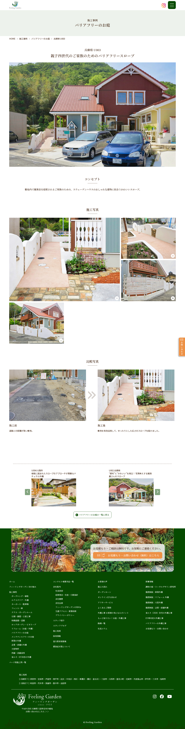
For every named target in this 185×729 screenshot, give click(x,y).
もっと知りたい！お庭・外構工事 (112, 618)
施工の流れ (102, 586)
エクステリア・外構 (20, 600)
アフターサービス (105, 602)
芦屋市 (48, 679)
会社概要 (59, 599)
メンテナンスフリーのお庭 (23, 636)
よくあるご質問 (104, 607)
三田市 (104, 679)
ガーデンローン (104, 592)
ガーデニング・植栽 (20, 596)
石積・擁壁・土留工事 (21, 616)
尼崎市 (129, 679)
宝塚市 (40, 679)
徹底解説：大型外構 (154, 602)
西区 (76, 679)
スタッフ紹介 (58, 620)
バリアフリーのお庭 (20, 632)
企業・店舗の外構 (19, 644)
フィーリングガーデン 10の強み (22, 586)
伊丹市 (148, 679)
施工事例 (13, 592)
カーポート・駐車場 (20, 604)
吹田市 (33, 683)
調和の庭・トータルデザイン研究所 (161, 586)
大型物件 (15, 648)
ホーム (12, 581)
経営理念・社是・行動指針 (66, 595)
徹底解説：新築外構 (154, 592)
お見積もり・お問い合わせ (157, 628)
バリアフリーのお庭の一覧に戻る (94, 514)
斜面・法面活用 (18, 653)
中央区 (69, 679)
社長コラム (102, 628)
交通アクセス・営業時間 (65, 611)
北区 (62, 679)
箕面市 (48, 683)
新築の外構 (16, 640)
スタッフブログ (59, 625)
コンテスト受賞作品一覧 (63, 581)
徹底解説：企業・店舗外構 (157, 607)
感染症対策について (61, 646)
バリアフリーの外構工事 (156, 623)
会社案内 (57, 586)
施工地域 (57, 631)
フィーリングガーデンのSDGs (68, 607)
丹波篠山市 (138, 679)
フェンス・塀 (17, 608)
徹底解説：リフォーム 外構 (157, 597)
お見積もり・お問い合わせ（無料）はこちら (133, 555)
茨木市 (40, 683)
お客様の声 (102, 581)
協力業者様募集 (59, 641)
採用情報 (57, 636)
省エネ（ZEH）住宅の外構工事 (159, 612)
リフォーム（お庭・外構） (23, 628)
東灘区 (82, 679)
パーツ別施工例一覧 (17, 662)
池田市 (63, 683)
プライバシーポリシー (64, 615)
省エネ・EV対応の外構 (21, 657)
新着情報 (149, 581)
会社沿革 (59, 603)
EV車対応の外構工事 (154, 618)
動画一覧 (101, 623)
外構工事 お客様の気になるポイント (113, 612)
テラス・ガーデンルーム (22, 612)
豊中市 (56, 683)
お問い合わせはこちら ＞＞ (37, 711)
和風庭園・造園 (18, 620)
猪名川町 (120, 679)
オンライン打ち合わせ (107, 597)
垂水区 (95, 679)
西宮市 (33, 679)
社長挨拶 (59, 590)
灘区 (89, 679)
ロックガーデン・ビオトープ (24, 624)
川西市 (112, 679)
